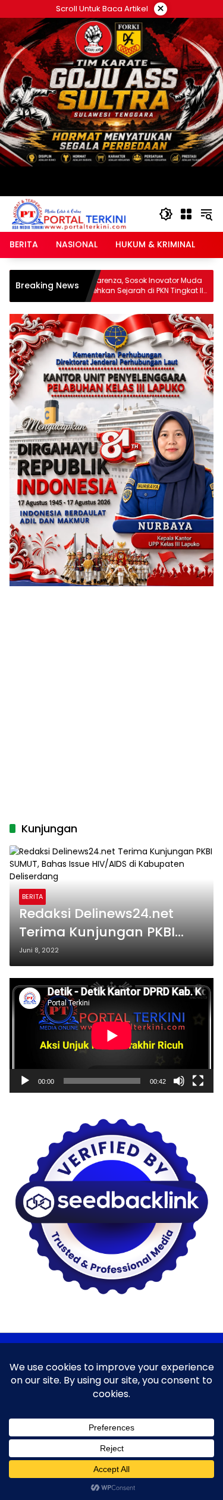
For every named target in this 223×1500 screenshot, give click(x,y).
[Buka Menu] (186, 214)
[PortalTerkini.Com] (69, 213)
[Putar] (25, 1081)
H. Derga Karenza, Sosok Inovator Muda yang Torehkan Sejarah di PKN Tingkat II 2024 (96, 286)
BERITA (32, 896)
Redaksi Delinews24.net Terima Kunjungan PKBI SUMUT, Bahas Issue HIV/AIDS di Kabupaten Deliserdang (97, 923)
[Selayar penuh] (198, 1081)
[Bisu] (179, 1081)
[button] (166, 214)
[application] (111, 1035)
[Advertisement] (111, 697)
